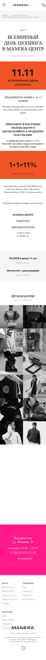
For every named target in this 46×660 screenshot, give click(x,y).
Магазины (6, 603)
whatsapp (23, 220)
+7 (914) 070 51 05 (23, 553)
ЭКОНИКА (27, 595)
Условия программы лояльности (23, 639)
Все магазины (29, 599)
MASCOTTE (28, 591)
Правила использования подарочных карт (23, 637)
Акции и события (9, 595)
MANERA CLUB (8, 587)
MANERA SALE (8, 591)
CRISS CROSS (8, 620)
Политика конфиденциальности (23, 641)
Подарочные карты (10, 599)
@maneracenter (23, 227)
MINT (25, 587)
